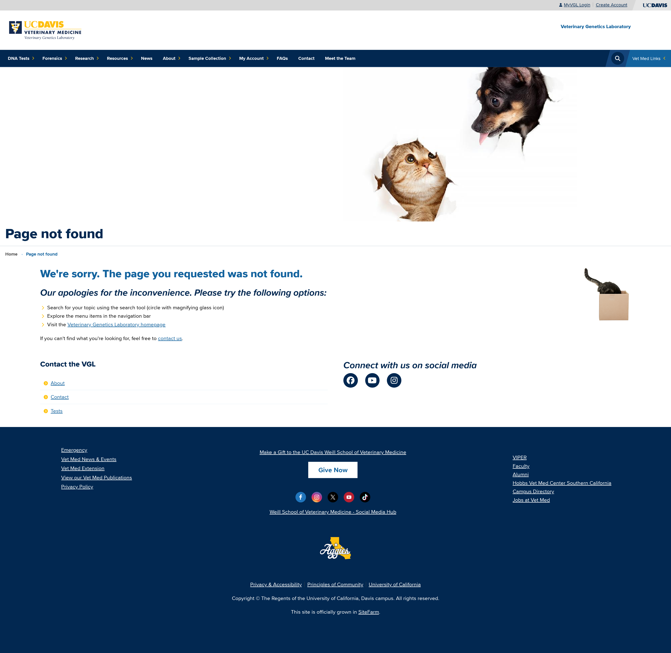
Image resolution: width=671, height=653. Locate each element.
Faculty (521, 466)
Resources (117, 58)
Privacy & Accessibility (276, 584)
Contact (306, 58)
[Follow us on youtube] (372, 380)
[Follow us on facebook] (350, 380)
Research (84, 58)
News (146, 58)
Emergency (74, 450)
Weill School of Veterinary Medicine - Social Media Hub (333, 512)
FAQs (282, 58)
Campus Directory (533, 491)
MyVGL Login (577, 4)
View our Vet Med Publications (96, 477)
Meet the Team (340, 58)
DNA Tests (18, 58)
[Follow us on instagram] (394, 380)
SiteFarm (368, 612)
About (169, 58)
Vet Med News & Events (88, 459)
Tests (57, 411)
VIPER (520, 457)
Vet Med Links (646, 58)
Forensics (52, 58)
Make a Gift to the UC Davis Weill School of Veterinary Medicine (333, 452)
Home (11, 254)
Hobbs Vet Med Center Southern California (562, 483)
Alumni (521, 474)
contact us (170, 338)
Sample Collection (207, 58)
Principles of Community (335, 584)
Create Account (611, 4)
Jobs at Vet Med (531, 500)
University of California (395, 584)
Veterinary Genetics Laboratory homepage (116, 324)
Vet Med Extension (82, 468)
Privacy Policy (77, 486)
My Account (251, 58)
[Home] (45, 29)
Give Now (333, 470)
